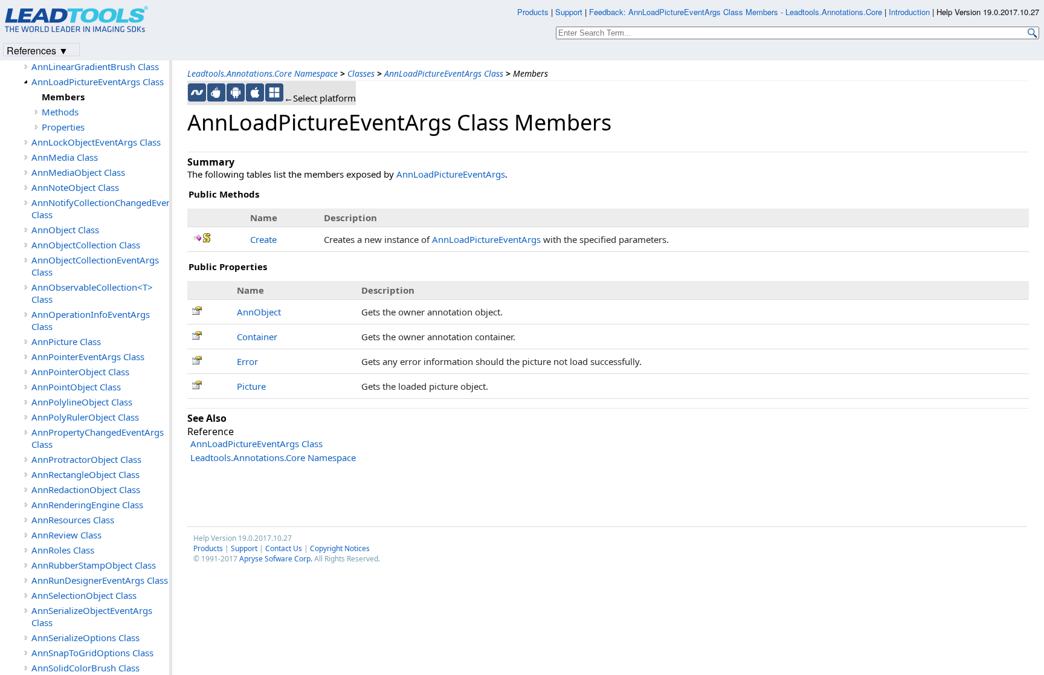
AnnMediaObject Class (78, 172)
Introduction (909, 12)
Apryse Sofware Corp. (275, 559)
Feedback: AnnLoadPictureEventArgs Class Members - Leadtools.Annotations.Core (736, 12)
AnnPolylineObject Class (81, 402)
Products (208, 548)
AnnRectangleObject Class (85, 474)
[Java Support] (216, 92)
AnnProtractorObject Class (86, 459)
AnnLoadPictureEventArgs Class (443, 73)
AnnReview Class (66, 535)
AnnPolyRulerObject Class (85, 417)
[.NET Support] (197, 92)
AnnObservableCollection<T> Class (92, 293)
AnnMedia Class (64, 157)
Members (63, 97)
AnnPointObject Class (76, 387)
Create (263, 239)
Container (257, 337)
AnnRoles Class (62, 550)
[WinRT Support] (274, 92)
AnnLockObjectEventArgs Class (96, 142)
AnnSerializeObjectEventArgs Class (91, 616)
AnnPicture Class (66, 341)
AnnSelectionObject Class (84, 595)
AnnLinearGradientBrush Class (95, 66)
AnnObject (259, 312)
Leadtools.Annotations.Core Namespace (262, 73)
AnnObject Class (65, 230)
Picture (251, 386)
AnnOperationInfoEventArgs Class (90, 320)
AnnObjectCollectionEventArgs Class (95, 266)
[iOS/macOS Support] (255, 92)
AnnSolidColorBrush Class (85, 668)
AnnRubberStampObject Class (93, 565)
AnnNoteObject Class (75, 187)
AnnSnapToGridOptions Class (92, 653)
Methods (60, 112)
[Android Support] (236, 92)
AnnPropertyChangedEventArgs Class (97, 438)
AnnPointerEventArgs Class (87, 356)
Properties (63, 127)
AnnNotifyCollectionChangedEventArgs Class (100, 208)
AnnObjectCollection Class (85, 245)
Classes (361, 73)
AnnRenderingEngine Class (87, 505)
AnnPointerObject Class (80, 372)
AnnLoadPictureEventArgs (450, 174)
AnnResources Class (72, 520)
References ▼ (37, 50)
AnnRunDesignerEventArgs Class (99, 580)
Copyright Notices (340, 548)
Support (244, 548)
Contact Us (283, 548)
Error (247, 361)
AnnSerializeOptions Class (85, 637)
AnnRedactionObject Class (85, 489)
